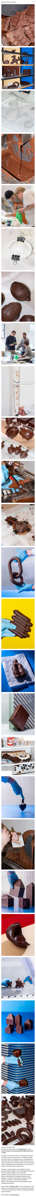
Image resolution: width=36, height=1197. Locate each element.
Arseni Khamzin (15, 1194)
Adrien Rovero (23, 1149)
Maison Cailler (14, 1186)
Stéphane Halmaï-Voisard (8, 2)
